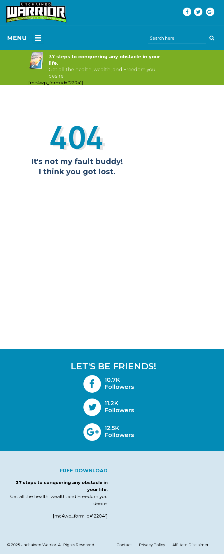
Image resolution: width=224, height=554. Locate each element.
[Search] (211, 38)
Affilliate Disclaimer (190, 544)
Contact (124, 544)
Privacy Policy (152, 544)
